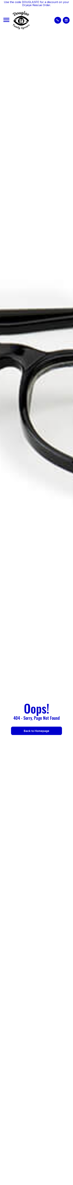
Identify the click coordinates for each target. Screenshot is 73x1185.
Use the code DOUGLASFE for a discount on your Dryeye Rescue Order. (36, 3)
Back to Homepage (36, 731)
